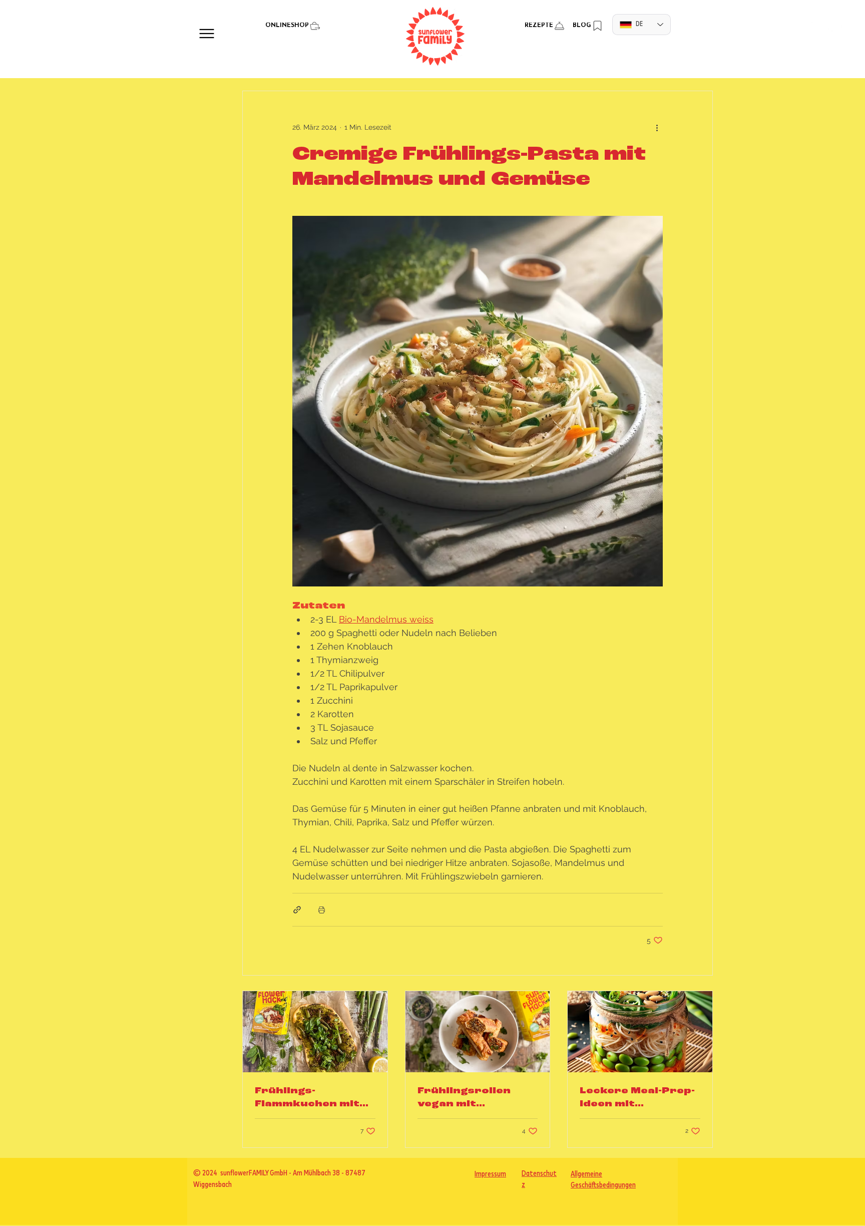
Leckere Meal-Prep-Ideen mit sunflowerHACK (637, 1098)
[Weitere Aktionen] (657, 127)
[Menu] (206, 33)
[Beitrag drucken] (321, 909)
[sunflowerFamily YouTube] (844, 27)
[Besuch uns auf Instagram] (815, 27)
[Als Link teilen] (297, 909)
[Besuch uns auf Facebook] (830, 27)
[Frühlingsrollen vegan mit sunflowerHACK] (477, 1031)
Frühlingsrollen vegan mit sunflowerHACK (465, 1098)
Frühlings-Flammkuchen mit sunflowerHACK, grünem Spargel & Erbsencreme (309, 1098)
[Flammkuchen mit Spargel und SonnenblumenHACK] (315, 1031)
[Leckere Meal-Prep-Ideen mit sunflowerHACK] (640, 1031)
